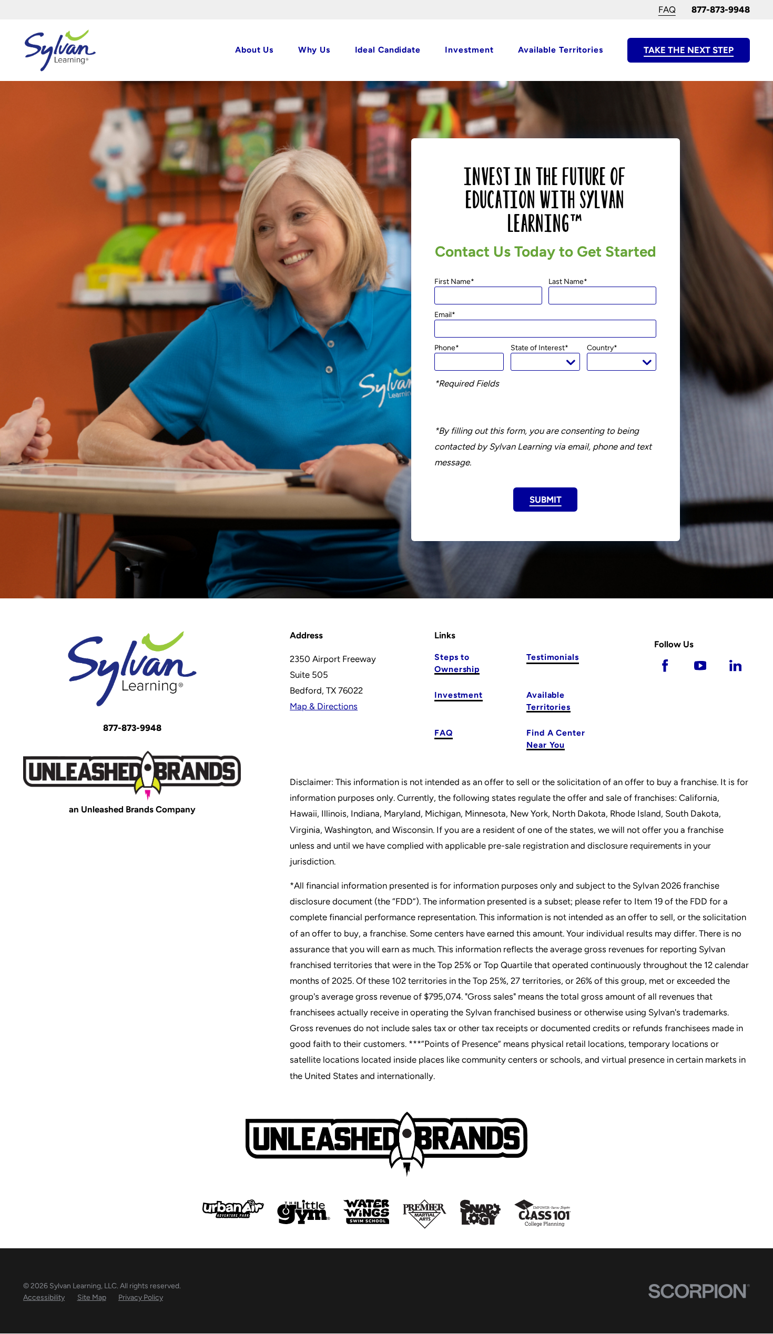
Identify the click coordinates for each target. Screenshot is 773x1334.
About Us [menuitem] (254, 50)
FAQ (667, 9)
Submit (546, 499)
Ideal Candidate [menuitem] (388, 50)
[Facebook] (665, 665)
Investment (458, 695)
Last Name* (567, 282)
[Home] (60, 50)
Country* (602, 348)
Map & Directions (324, 706)
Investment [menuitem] (469, 50)
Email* (444, 315)
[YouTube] (700, 665)
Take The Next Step (689, 50)
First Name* (454, 282)
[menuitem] (44, 1297)
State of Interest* (539, 348)
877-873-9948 (720, 9)
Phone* (446, 348)
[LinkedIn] (735, 665)
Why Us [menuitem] (314, 50)
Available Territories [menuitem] (560, 50)
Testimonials (552, 657)
